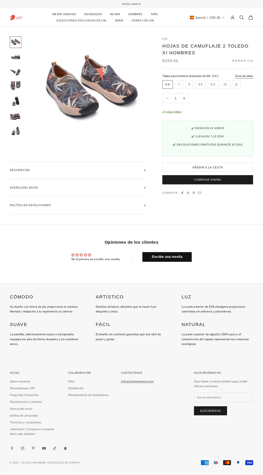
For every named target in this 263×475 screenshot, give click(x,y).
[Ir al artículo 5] (15, 101)
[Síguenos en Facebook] (12, 448)
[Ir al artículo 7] (15, 131)
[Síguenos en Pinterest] (33, 448)
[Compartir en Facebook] (182, 192)
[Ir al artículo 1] (15, 42)
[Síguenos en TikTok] (55, 448)
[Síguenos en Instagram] (23, 448)
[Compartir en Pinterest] (193, 192)
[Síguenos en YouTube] (44, 448)
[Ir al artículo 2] (15, 57)
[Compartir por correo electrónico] (199, 192)
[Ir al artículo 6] (15, 116)
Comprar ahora (207, 179)
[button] (207, 17)
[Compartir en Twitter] (188, 192)
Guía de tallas (244, 76)
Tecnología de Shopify (64, 462)
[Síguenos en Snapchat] (65, 448)
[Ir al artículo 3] (15, 72)
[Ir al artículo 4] (15, 86)
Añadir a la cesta (208, 167)
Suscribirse (210, 410)
